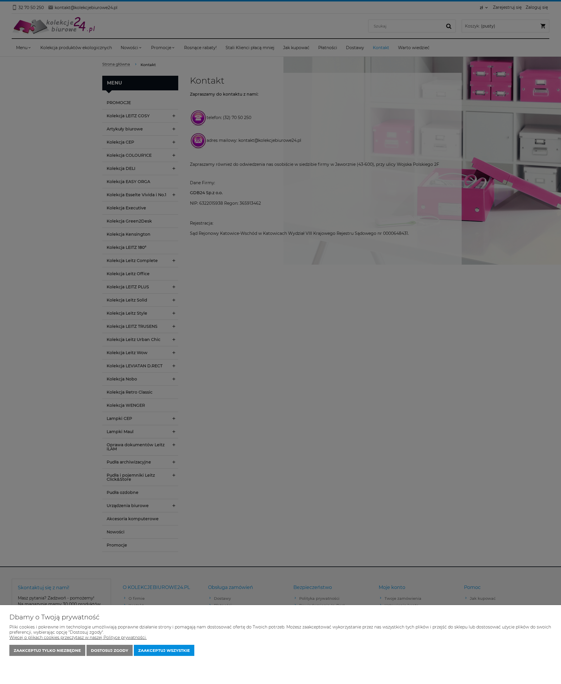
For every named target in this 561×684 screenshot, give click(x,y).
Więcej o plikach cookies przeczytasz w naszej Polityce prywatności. (78, 637)
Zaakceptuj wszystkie (164, 650)
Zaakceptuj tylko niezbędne (47, 650)
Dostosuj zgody (109, 650)
